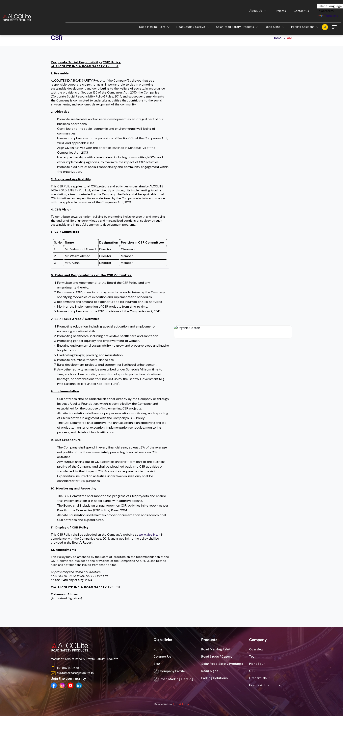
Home (277, 38)
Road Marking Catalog (176, 679)
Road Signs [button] (273, 26)
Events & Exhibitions (264, 685)
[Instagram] (62, 685)
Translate (331, 16)
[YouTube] (70, 685)
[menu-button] (334, 26)
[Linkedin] (79, 685)
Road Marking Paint (215, 649)
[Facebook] (54, 685)
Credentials (258, 678)
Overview (256, 649)
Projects (280, 11)
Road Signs (209, 671)
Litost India (181, 704)
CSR (252, 671)
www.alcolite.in (149, 535)
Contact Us (301, 11)
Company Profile (172, 671)
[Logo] (18, 17)
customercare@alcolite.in (75, 673)
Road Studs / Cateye (216, 656)
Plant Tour (257, 664)
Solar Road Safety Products (222, 664)
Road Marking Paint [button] (152, 26)
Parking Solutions (214, 678)
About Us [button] (256, 10)
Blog (156, 664)
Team (253, 656)
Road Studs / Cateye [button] (191, 26)
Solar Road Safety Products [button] (235, 26)
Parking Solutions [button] (303, 26)
